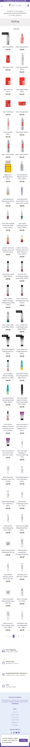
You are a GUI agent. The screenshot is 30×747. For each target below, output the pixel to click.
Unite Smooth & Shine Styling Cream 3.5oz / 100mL (8, 625)
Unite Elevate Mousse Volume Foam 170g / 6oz (8, 577)
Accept (23, 740)
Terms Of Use (15, 717)
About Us (15, 712)
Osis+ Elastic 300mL (22, 132)
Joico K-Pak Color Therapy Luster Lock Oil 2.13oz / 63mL (8, 250)
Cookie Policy (15, 720)
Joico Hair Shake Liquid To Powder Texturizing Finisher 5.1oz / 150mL (22, 401)
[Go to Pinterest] (19, 733)
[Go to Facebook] (11, 733)
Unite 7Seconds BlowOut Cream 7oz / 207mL (8, 479)
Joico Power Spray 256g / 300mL (8, 275)
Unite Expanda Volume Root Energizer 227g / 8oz (22, 552)
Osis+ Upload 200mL (22, 47)
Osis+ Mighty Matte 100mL (22, 91)
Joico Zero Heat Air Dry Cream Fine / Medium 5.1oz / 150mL (22, 427)
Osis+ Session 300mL (22, 154)
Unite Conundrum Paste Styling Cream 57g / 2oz (8, 601)
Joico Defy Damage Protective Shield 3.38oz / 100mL (8, 226)
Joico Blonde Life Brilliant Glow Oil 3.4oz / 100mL (22, 177)
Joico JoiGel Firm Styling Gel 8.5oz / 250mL (22, 351)
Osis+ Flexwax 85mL (22, 112)
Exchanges (15, 725)
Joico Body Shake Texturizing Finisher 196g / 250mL (8, 400)
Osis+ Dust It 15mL (8, 67)
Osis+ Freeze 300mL (8, 154)
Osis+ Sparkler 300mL (7, 133)
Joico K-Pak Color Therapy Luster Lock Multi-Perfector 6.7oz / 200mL (22, 251)
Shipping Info (15, 722)
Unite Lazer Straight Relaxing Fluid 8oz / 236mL (22, 528)
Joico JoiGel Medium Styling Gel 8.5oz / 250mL (8, 351)
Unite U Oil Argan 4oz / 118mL (22, 600)
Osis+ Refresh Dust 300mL (22, 68)
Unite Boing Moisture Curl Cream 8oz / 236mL (22, 479)
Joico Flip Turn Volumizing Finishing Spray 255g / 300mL (22, 276)
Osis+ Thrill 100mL (8, 112)
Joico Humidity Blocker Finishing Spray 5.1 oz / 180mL (8, 376)
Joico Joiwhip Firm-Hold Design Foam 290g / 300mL (22, 327)
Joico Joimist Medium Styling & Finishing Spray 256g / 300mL (8, 302)
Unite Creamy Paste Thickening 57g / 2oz (8, 551)
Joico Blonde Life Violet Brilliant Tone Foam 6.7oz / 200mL (22, 201)
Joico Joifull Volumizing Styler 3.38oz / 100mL (22, 226)
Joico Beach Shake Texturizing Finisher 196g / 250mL (22, 376)
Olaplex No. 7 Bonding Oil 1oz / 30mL (8, 177)
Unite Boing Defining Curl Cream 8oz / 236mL (8, 504)
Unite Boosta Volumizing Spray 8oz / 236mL (8, 528)
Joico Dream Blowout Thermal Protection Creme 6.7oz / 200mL (8, 427)
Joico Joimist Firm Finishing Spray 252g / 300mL (22, 301)
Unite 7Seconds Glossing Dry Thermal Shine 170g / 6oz (22, 454)
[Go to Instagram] (14, 733)
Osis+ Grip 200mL (8, 47)
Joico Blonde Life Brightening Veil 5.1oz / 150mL (8, 201)
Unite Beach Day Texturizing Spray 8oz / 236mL (22, 625)
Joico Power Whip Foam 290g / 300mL (8, 326)
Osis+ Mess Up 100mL (8, 91)
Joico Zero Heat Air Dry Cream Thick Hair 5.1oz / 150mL (8, 453)
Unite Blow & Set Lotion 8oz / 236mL (22, 576)
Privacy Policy (15, 714)
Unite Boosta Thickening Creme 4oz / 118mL (22, 504)
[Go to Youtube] (16, 733)
